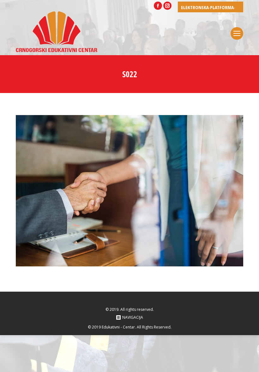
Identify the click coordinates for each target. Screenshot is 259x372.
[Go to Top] (249, 362)
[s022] (129, 190)
